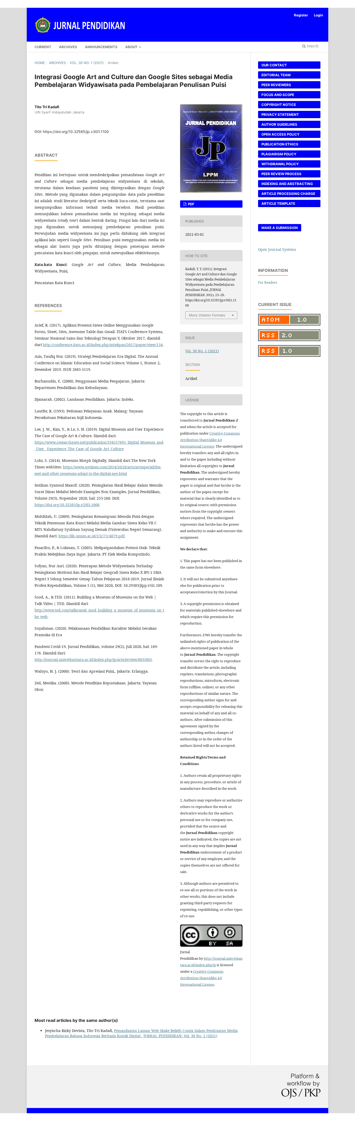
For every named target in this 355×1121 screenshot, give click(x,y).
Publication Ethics (279, 144)
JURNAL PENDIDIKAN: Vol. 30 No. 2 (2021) (180, 1035)
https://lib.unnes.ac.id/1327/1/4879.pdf (91, 535)
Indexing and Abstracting (287, 184)
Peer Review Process (281, 174)
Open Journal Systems (277, 249)
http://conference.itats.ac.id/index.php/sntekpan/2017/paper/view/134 (103, 344)
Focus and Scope (277, 95)
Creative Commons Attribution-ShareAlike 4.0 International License (210, 440)
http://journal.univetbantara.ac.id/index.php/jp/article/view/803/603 (93, 659)
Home (40, 63)
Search (312, 45)
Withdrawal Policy (280, 164)
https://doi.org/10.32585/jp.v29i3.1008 (67, 504)
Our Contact (274, 65)
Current (43, 47)
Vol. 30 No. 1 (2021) (87, 63)
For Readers (267, 282)
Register (301, 15)
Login (318, 15)
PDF (190, 204)
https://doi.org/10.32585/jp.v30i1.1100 (76, 131)
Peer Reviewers (276, 85)
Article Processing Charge (288, 194)
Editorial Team (276, 75)
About (131, 47)
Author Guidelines (279, 124)
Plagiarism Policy (278, 154)
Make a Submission (279, 228)
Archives (68, 47)
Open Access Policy (280, 134)
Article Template (278, 203)
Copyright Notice (278, 105)
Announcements (101, 47)
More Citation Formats (207, 315)
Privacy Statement (280, 114)
